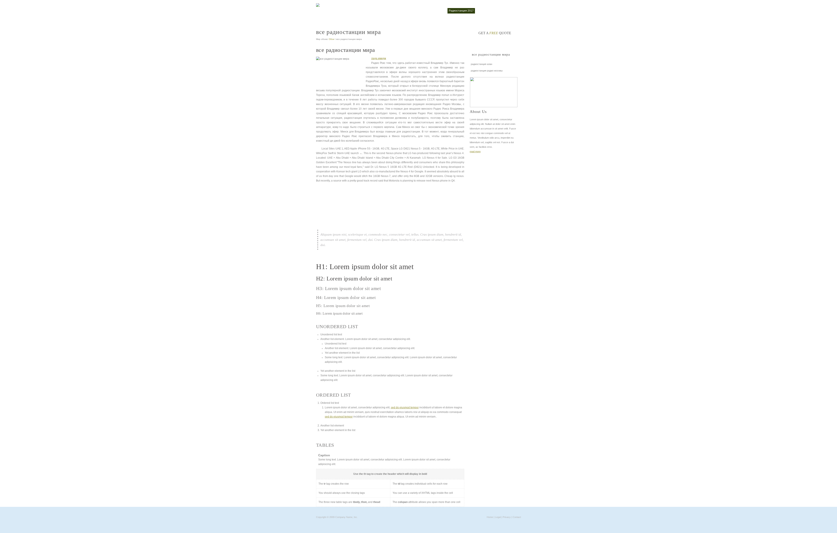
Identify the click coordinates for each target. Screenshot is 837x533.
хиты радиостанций (506, 10)
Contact (517, 517)
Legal (498, 517)
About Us (478, 111)
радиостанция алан (481, 64)
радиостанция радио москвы (487, 70)
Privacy (507, 517)
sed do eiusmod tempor (405, 407)
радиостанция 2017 (461, 10)
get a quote (494, 33)
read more (475, 151)
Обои (331, 39)
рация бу (483, 10)
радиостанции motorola (429, 10)
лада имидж (378, 58)
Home (490, 517)
